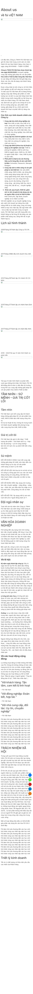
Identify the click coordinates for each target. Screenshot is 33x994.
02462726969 (30, 779)
